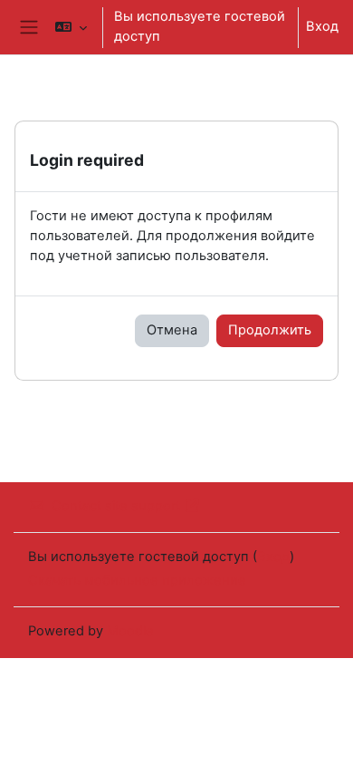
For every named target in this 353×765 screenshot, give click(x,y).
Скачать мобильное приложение (137, 580)
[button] (71, 27)
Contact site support (116, 506)
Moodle (130, 631)
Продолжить (269, 330)
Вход (322, 26)
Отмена (172, 330)
